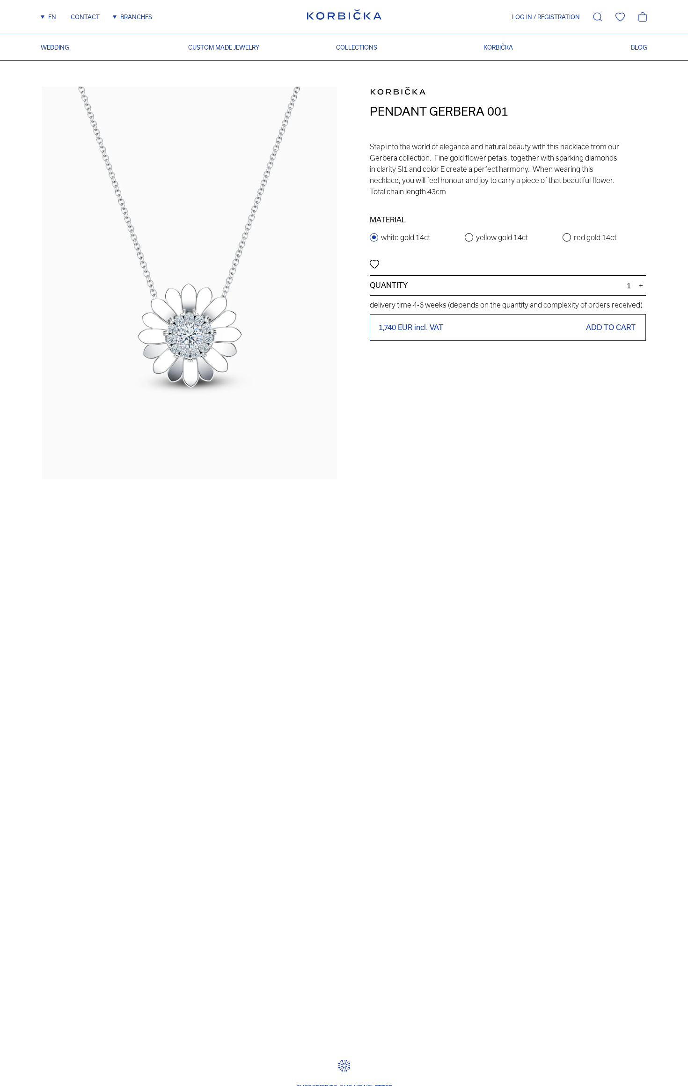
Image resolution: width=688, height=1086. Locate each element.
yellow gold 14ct (502, 237)
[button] (518, 16)
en (52, 17)
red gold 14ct (595, 237)
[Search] (597, 16)
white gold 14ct (405, 237)
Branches (136, 17)
